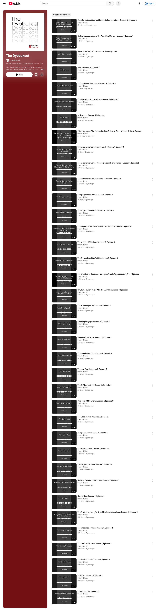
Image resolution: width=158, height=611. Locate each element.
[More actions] (152, 20)
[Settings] (139, 3)
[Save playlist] (36, 74)
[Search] (110, 3)
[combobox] (73, 3)
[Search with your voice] (118, 3)
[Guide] (4, 3)
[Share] (42, 74)
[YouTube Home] (14, 3)
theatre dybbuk (15, 60)
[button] (25, 32)
